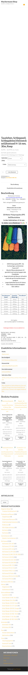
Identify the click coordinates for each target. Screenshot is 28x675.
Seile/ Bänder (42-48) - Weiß (10, 614)
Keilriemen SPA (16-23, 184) (10, 576)
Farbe (4, 164)
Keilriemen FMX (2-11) (8, 570)
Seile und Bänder (5, 592)
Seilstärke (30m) (4, 159)
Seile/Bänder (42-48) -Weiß (9, 619)
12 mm (8, 377)
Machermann (5, 354)
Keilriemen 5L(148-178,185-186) (11, 554)
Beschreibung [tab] (15, 184)
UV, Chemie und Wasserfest (9, 360)
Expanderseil (5, 595)
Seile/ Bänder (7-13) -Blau (9, 616)
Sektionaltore (6, 635)
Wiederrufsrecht (8, 663)
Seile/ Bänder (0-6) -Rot (8, 600)
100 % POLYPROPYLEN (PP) (9, 366)
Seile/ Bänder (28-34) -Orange (10, 608)
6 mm (23, 377)
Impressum (6, 658)
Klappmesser (5, 587)
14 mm (12, 377)
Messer (3, 584)
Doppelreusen (6, 516)
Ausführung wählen (7, 439)
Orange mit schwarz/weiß (13, 387)
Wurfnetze (5, 533)
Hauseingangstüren (7, 640)
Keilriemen (4, 541)
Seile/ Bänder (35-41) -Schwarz (10, 611)
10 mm (3, 377)
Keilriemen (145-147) (8, 543)
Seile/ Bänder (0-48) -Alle (11, 177)
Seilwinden (4, 622)
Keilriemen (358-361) (7, 582)
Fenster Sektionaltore (8, 632)
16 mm (16, 377)
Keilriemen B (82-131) (8, 565)
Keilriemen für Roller (8, 573)
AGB (4, 660)
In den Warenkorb (12, 172)
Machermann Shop (9, 2)
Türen (2, 638)
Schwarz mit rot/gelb (14, 389)
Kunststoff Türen (6, 643)
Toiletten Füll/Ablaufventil (9, 511)
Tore (2, 630)
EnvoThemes (17, 669)
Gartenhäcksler (5, 536)
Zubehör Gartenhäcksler (9, 538)
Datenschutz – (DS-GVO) (10, 655)
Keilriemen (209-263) (8, 549)
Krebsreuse (5, 525)
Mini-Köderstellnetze (8, 527)
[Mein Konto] (22, 5)
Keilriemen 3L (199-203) (9, 551)
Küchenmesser (6, 589)
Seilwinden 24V (6, 627)
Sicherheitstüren (6, 646)
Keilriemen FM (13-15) (8, 568)
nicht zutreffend (6, 372)
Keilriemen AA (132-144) (9, 560)
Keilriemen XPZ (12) (7, 579)
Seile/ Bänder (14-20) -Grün (9, 603)
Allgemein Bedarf (6, 509)
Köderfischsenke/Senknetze (9, 522)
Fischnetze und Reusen (7, 514)
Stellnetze (5, 530)
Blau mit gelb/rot (6, 385)
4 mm (19, 377)
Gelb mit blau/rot (15, 385)
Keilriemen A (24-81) (8, 557)
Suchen (4, 502)
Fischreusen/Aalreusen (8, 519)
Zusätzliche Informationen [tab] (14, 188)
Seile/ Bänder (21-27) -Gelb (9, 605)
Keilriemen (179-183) (8, 546)
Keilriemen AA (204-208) (9, 562)
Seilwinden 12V (6, 624)
